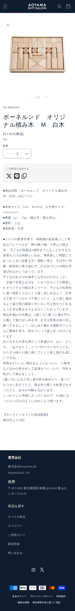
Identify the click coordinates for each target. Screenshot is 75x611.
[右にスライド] (46, 97)
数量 (5, 146)
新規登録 (14, 544)
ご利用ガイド (17, 535)
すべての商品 (17, 517)
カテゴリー (15, 526)
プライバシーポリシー (41, 596)
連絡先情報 (23, 602)
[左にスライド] (28, 97)
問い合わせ (15, 553)
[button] (5, 6)
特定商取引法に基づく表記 (47, 602)
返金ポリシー (19, 596)
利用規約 (61, 596)
